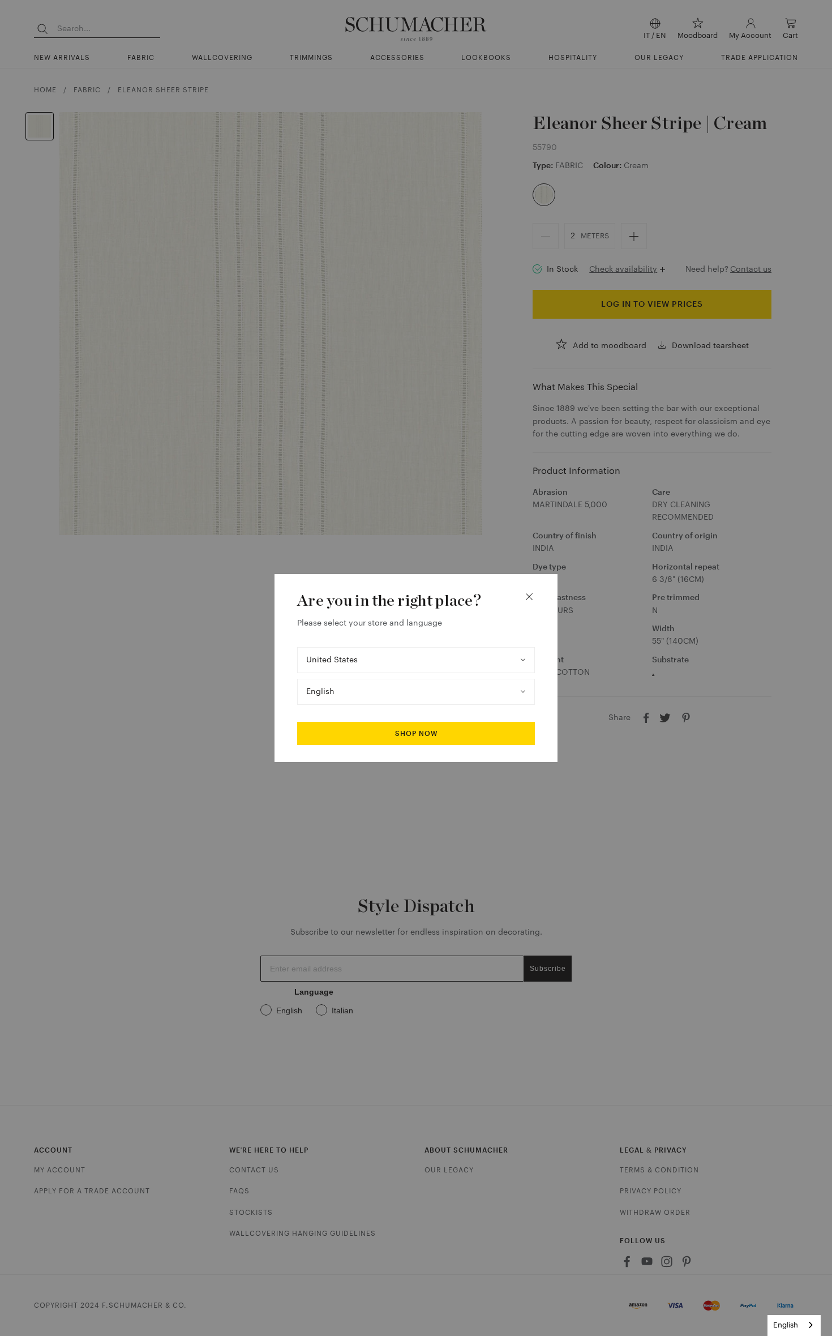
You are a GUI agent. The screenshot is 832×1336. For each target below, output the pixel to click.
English (785, 1325)
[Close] (529, 596)
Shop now (416, 733)
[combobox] (794, 1325)
